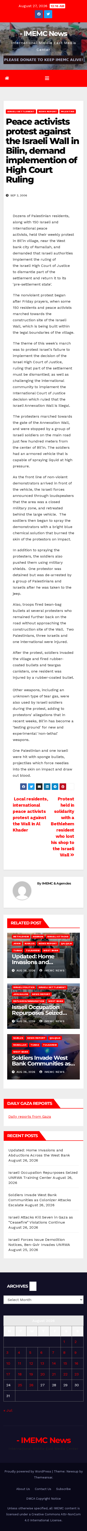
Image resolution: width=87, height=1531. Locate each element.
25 (20, 1385)
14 (54, 1363)
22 (65, 1374)
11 (19, 1363)
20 (42, 1374)
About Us (23, 1489)
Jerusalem (20, 994)
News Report (48, 111)
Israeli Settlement (21, 111)
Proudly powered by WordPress (28, 1471)
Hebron (38, 936)
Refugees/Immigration (28, 1001)
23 (76, 1374)
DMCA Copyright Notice (43, 1498)
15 (65, 1363)
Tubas (17, 950)
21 (54, 1374)
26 (31, 1385)
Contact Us (43, 1489)
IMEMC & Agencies (56, 883)
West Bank (50, 950)
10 (8, 1363)
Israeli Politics (24, 987)
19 (31, 1374)
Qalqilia (66, 943)
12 (31, 1363)
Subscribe (63, 1489)
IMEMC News (54, 970)
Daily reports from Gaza (29, 1116)
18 (20, 1374)
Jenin (17, 943)
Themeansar (43, 1477)
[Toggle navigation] (47, 78)
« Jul (7, 1410)
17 (8, 1374)
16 (76, 1363)
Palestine (67, 111)
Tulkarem (32, 950)
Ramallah (19, 1045)
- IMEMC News (43, 33)
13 (42, 1363)
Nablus (30, 943)
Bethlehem (21, 936)
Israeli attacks (57, 936)
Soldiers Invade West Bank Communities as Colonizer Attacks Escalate (39, 1200)
